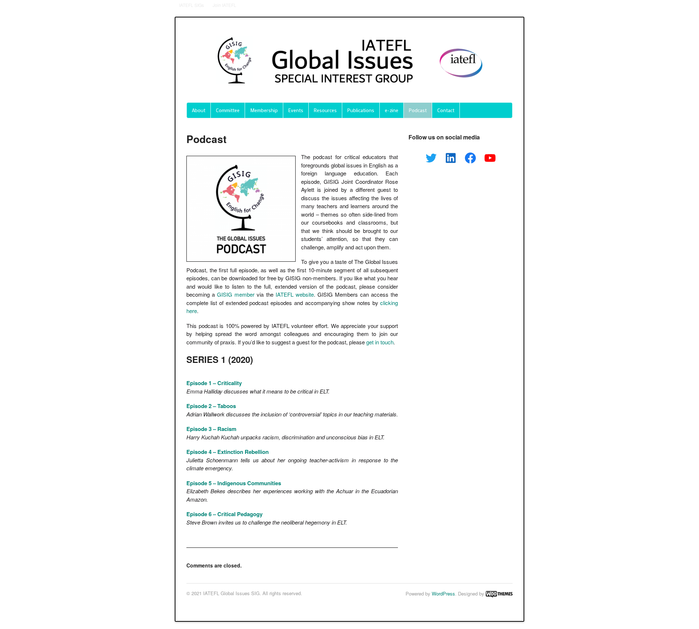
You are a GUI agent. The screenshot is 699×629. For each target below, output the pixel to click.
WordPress (443, 593)
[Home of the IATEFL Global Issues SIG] (349, 91)
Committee (228, 110)
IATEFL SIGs (191, 5)
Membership (264, 110)
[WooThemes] (499, 593)
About (198, 110)
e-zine (391, 110)
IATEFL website (295, 294)
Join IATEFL (224, 5)
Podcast (418, 110)
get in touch (380, 342)
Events (295, 110)
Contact (445, 110)
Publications (360, 110)
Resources (325, 110)
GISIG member (235, 294)
